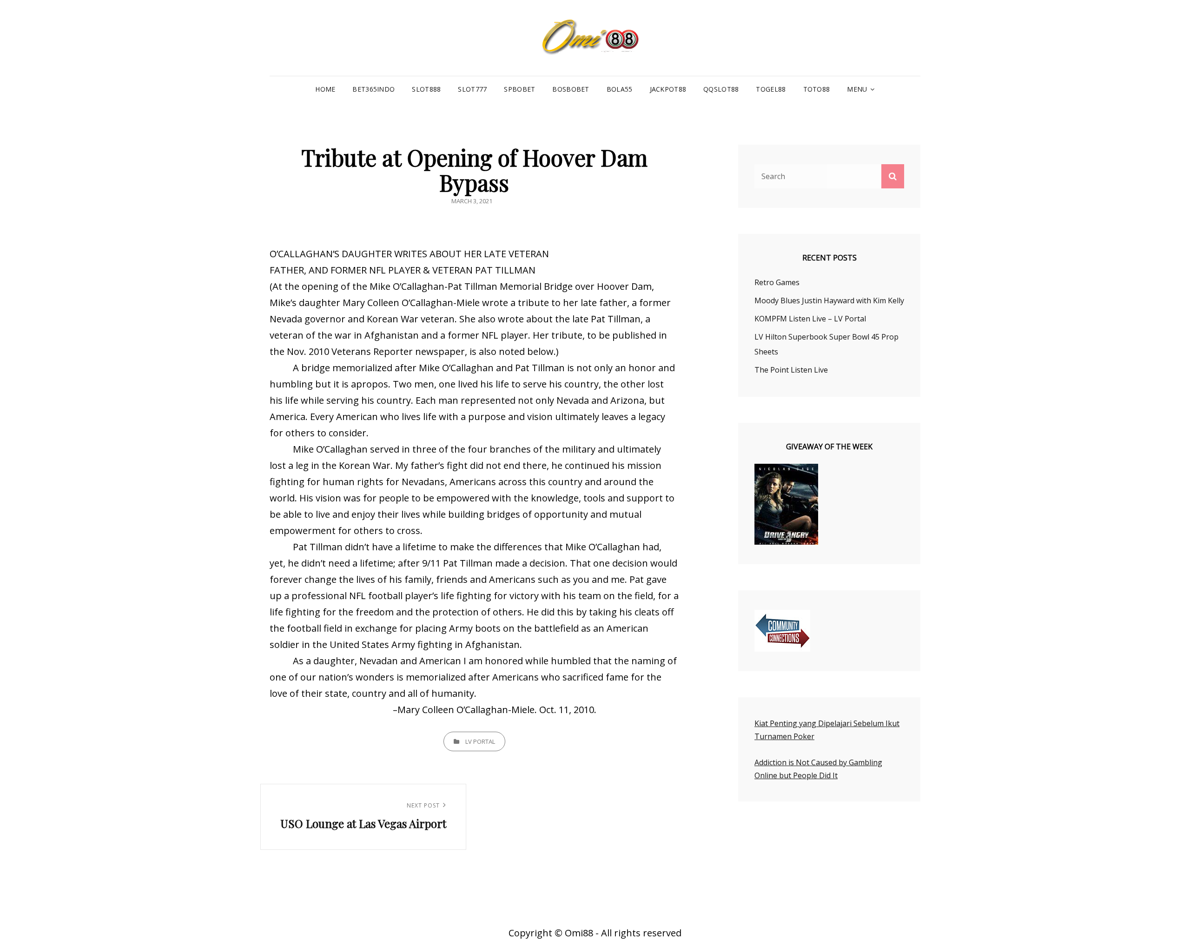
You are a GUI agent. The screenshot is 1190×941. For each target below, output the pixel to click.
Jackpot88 (668, 89)
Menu (857, 89)
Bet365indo (373, 89)
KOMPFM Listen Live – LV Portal (810, 319)
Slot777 (472, 89)
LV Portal (480, 741)
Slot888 (426, 89)
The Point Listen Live (791, 370)
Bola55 (620, 89)
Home (325, 89)
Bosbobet (570, 89)
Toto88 (816, 89)
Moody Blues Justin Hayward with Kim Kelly (829, 300)
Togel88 (771, 89)
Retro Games (777, 282)
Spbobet (519, 89)
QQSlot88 (721, 89)
